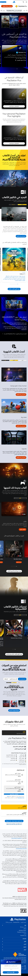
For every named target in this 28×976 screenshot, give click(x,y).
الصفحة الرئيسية (23, 922)
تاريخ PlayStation (23, 935)
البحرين (22, 966)
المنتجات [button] (24, 938)
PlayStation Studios (22, 930)
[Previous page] (26, 10)
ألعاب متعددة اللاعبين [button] (13, 679)
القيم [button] (25, 941)
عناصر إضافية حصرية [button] (22, 679)
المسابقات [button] (6, 679)
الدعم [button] (25, 944)
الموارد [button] (24, 947)
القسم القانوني (24, 968)
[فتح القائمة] (26, 2)
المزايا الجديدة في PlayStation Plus (14, 10)
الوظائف (24, 928)
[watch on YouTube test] (23, 219)
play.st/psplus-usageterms (16, 838)
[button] (14, 106)
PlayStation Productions (21, 932)
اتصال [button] (25, 949)
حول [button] (25, 925)
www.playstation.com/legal (21, 848)
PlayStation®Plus (16, 922)
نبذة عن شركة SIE (23, 927)
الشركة (25, 933)
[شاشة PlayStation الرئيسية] (14, 2)
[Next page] (1, 10)
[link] (14, 264)
